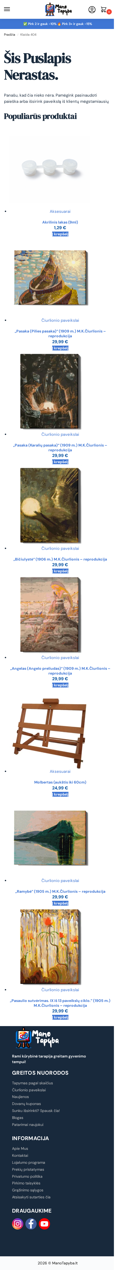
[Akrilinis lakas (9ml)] (60, 168)
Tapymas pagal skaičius (32, 1083)
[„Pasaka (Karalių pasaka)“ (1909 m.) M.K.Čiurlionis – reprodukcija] (60, 391)
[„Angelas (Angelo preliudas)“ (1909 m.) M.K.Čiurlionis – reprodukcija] (60, 614)
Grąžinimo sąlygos (27, 1190)
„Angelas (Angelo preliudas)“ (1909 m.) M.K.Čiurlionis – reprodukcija (60, 671)
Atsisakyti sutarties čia (31, 1197)
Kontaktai (20, 1155)
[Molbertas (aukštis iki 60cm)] (60, 728)
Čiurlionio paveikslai (60, 320)
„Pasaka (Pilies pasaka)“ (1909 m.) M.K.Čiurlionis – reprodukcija (60, 333)
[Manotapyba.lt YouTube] (44, 1223)
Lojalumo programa (28, 1162)
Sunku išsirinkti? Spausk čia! (36, 1110)
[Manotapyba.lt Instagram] (17, 1223)
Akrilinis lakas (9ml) (60, 222)
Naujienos (20, 1096)
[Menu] (12, 9)
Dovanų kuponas (26, 1103)
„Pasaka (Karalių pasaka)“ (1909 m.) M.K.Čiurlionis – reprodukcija (60, 447)
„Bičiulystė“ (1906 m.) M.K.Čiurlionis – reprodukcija (60, 559)
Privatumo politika (27, 1176)
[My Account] (92, 10)
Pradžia (9, 34)
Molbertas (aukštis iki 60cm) (60, 782)
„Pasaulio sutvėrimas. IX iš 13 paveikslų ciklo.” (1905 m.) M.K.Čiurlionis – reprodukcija (60, 1003)
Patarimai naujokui (27, 1124)
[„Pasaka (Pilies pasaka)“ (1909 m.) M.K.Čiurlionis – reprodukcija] (60, 277)
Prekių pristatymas (28, 1169)
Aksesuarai (60, 211)
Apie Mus (20, 1148)
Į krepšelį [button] (60, 234)
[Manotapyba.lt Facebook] (31, 1223)
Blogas (17, 1117)
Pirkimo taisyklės (26, 1183)
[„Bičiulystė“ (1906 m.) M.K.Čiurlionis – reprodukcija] (60, 505)
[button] (104, 10)
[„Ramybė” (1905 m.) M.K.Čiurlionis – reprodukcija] (60, 837)
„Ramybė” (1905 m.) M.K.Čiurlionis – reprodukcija (60, 891)
